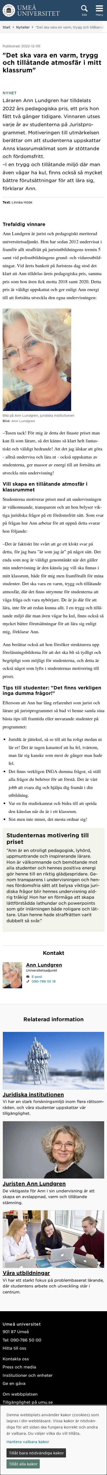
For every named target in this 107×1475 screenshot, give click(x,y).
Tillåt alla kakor (23, 1463)
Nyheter (23, 27)
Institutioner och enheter (27, 1375)
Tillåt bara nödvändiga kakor (36, 1452)
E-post (37, 976)
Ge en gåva (14, 1383)
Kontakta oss (16, 1358)
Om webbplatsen (20, 1393)
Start (6, 27)
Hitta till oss (14, 1347)
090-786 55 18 (44, 981)
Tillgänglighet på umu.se (28, 1401)
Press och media (19, 1366)
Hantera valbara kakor (27, 1441)
